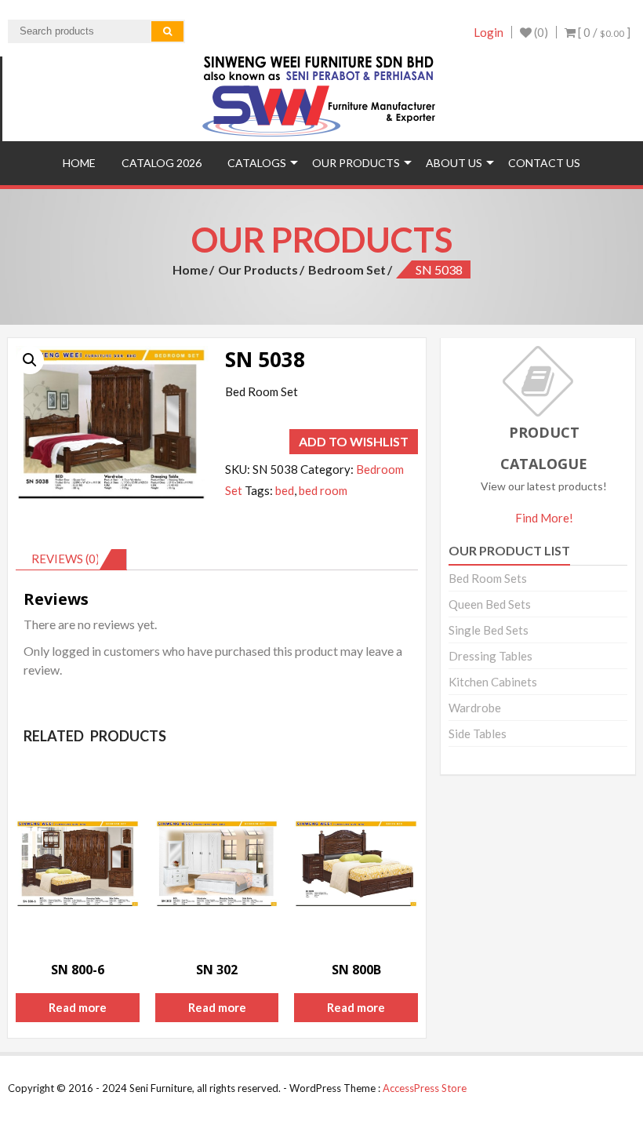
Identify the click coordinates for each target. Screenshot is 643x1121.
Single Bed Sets (489, 630)
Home (79, 162)
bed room (323, 490)
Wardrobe (475, 708)
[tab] (71, 559)
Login (488, 32)
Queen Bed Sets (490, 604)
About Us (454, 162)
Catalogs (256, 162)
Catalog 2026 (162, 162)
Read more (78, 1007)
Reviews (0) (65, 558)
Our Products (356, 162)
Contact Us (544, 162)
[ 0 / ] (603, 32)
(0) (540, 32)
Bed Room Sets (488, 578)
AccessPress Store (425, 1088)
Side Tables (478, 733)
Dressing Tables (490, 656)
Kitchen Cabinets (493, 682)
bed (284, 490)
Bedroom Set (347, 269)
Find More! (544, 518)
